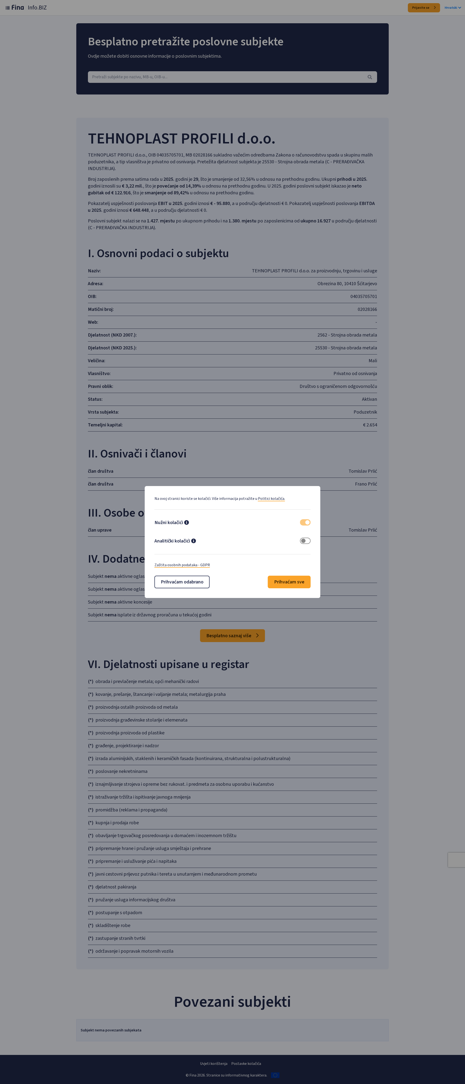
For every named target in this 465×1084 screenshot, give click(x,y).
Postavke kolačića (246, 1063)
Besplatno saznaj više (229, 635)
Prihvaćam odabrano (182, 582)
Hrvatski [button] (451, 7)
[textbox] (232, 77)
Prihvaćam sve (289, 582)
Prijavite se (421, 7)
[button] (186, 523)
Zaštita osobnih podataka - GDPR (182, 565)
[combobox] (232, 77)
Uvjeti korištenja (213, 1063)
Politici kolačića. (271, 498)
